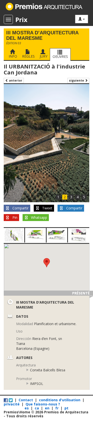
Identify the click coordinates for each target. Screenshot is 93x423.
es (27, 408)
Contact (26, 400)
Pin (14, 217)
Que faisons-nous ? (43, 404)
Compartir (20, 208)
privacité (12, 404)
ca (37, 408)
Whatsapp (38, 217)
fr (57, 408)
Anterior (15, 80)
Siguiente (77, 80)
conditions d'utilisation (59, 400)
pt (66, 408)
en (47, 408)
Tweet (46, 208)
